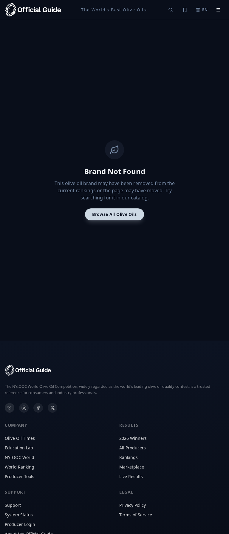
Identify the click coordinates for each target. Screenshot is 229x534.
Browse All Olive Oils (114, 214)
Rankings (128, 457)
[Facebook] (38, 408)
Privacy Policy (132, 505)
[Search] (171, 10)
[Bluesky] (9, 408)
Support (13, 505)
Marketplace (131, 467)
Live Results (131, 476)
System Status (19, 515)
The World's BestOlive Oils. (114, 10)
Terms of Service (135, 515)
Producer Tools (19, 476)
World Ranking (19, 467)
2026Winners (133, 438)
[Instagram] (24, 408)
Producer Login (20, 524)
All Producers (132, 448)
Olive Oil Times (20, 438)
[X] (52, 408)
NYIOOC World (19, 457)
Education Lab (19, 448)
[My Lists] (185, 10)
